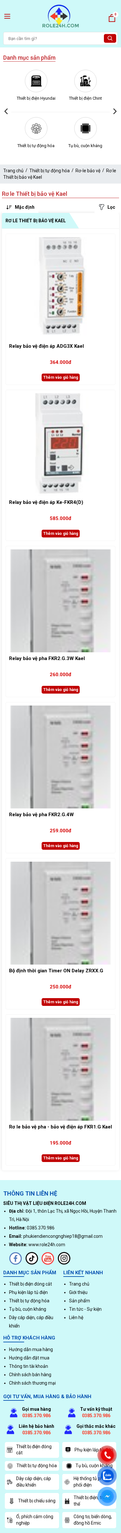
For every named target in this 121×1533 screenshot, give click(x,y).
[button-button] (6, 111)
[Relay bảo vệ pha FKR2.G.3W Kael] (60, 600)
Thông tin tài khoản (28, 1366)
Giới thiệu (78, 1292)
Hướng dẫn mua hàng (31, 1349)
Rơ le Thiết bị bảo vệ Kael (35, 220)
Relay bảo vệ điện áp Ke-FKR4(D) (46, 502)
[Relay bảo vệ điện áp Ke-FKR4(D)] (60, 444)
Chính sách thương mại (32, 1383)
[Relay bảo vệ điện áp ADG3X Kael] (60, 288)
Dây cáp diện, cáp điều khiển (33, 1482)
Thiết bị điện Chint (36, 98)
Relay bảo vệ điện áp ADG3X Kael (46, 346)
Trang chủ (13, 170)
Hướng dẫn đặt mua (29, 1357)
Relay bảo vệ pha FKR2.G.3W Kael (47, 658)
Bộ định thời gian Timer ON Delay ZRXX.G (56, 971)
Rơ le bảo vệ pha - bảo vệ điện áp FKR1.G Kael (60, 1127)
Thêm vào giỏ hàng (60, 377)
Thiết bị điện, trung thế (92, 1501)
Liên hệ (76, 1317)
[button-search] (110, 38)
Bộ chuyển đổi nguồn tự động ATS (85, 148)
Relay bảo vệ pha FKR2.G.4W (41, 814)
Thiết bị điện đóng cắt (30, 1284)
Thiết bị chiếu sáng (36, 1500)
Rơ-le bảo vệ (88, 170)
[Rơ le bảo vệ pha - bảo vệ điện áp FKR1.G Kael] (60, 1069)
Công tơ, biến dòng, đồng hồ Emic (93, 1520)
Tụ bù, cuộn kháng (37, 145)
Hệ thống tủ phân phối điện (91, 1482)
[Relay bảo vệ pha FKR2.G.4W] (60, 757)
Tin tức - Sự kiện (85, 1309)
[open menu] (7, 16)
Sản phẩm (79, 1300)
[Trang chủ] (61, 28)
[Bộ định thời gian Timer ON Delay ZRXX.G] (60, 913)
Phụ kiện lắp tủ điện (28, 1292)
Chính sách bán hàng (30, 1374)
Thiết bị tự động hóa (49, 170)
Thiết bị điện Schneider (86, 98)
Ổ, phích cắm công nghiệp (34, 1520)
